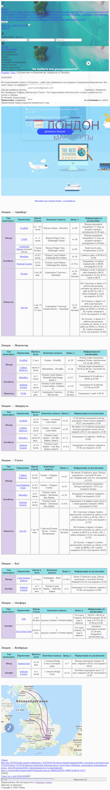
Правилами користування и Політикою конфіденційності (52, 118)
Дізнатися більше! (55, 131)
